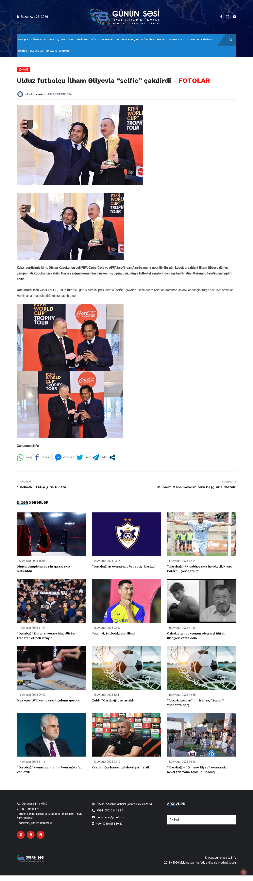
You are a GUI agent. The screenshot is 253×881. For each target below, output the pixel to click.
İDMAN (23, 69)
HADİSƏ (22, 51)
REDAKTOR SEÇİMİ (127, 39)
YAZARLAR (192, 39)
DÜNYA (95, 39)
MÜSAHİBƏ (147, 39)
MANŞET (23, 39)
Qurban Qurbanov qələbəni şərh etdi (120, 767)
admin (38, 94)
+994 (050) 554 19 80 (110, 810)
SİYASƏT (49, 39)
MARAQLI (64, 51)
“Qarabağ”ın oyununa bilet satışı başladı (123, 566)
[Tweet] (83, 457)
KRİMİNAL (207, 39)
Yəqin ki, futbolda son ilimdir (114, 633)
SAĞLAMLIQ (36, 51)
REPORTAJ (107, 39)
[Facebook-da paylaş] (41, 457)
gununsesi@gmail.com (111, 817)
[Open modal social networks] (112, 457)
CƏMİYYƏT (82, 39)
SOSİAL (161, 39)
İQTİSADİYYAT (65, 39)
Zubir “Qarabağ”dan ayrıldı (113, 700)
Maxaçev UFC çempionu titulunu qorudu (48, 700)
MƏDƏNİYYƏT (175, 39)
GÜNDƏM (36, 39)
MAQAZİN (51, 51)
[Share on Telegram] (99, 457)
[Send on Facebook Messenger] (65, 457)
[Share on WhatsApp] (24, 457)
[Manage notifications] (244, 872)
